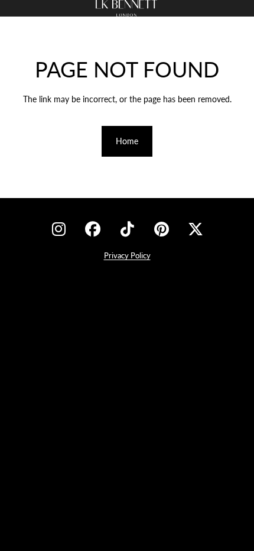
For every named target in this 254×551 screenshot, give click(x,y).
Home (127, 141)
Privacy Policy (127, 255)
